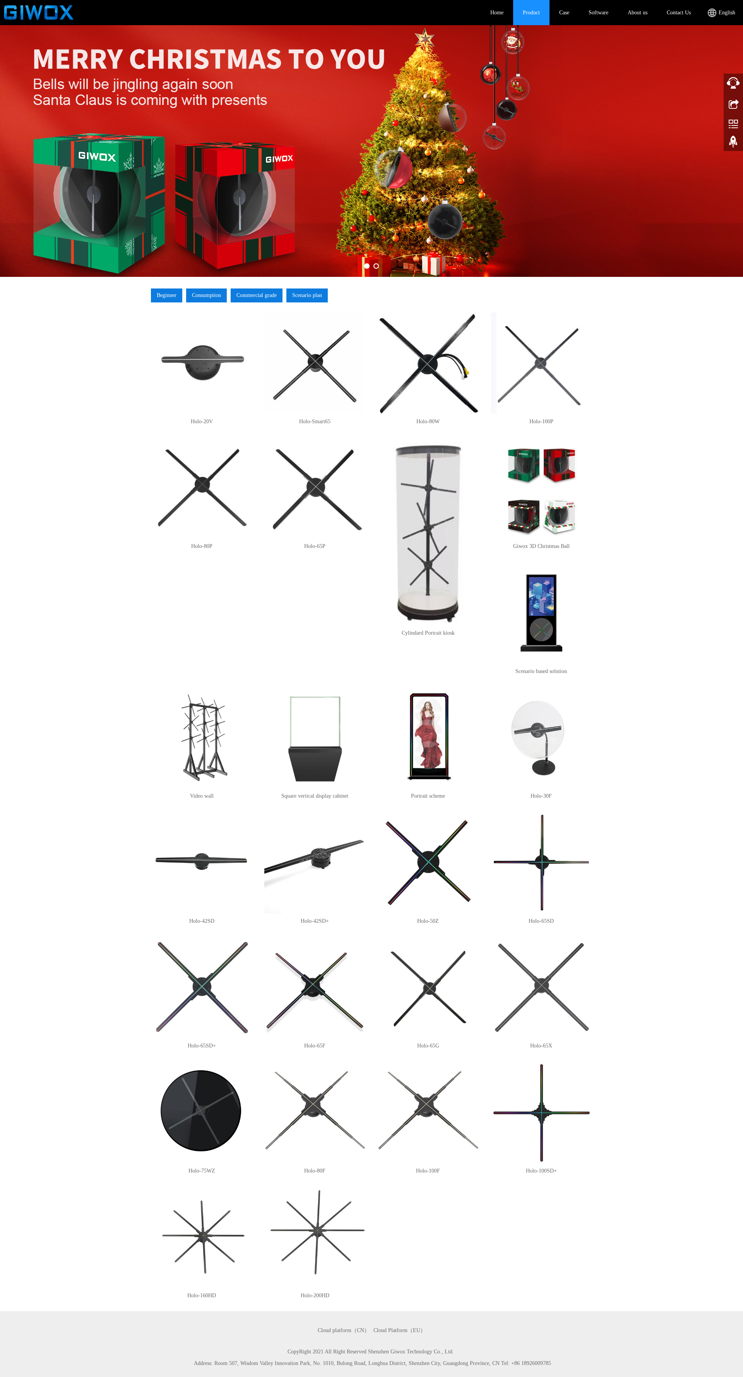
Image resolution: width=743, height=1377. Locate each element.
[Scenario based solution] (541, 613)
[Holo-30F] (541, 738)
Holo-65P (314, 546)
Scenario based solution (541, 671)
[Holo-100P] (541, 363)
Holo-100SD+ (541, 1171)
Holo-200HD (315, 1295)
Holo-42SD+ (315, 921)
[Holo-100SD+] (541, 1112)
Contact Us (679, 12)
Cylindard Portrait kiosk (428, 633)
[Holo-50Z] (428, 862)
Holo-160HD (201, 1295)
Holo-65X (541, 1046)
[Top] (733, 144)
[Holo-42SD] (202, 862)
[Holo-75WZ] (202, 1112)
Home (496, 12)
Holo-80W (428, 421)
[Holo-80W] (428, 363)
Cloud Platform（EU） (399, 1330)
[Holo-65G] (428, 988)
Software (598, 12)
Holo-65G (428, 1046)
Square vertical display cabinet (314, 796)
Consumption (206, 295)
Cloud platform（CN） (344, 1330)
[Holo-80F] (315, 1112)
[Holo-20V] (202, 363)
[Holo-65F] (315, 988)
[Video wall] (202, 738)
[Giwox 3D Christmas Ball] (541, 488)
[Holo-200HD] (315, 1237)
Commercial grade (256, 295)
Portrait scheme (428, 796)
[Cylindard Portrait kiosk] (428, 531)
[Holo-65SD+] (202, 988)
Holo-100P (541, 421)
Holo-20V (202, 421)
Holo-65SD (541, 921)
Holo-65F (314, 1046)
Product (531, 12)
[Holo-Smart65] (315, 363)
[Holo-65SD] (541, 862)
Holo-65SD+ (202, 1046)
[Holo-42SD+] (315, 862)
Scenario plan (307, 295)
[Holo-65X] (541, 988)
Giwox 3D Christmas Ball (541, 546)
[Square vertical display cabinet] (315, 738)
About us (637, 12)
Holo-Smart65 (314, 421)
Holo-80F (314, 1171)
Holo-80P (201, 546)
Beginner (166, 295)
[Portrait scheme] (428, 738)
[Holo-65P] (315, 488)
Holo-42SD (201, 921)
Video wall (202, 796)
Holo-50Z (428, 921)
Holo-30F (541, 796)
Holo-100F (428, 1171)
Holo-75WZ (201, 1171)
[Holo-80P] (202, 488)
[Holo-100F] (428, 1112)
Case (564, 12)
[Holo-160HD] (202, 1237)
